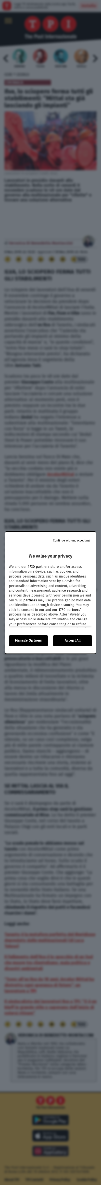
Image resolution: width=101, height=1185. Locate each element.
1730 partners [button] (39, 567)
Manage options (28, 640)
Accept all (72, 640)
